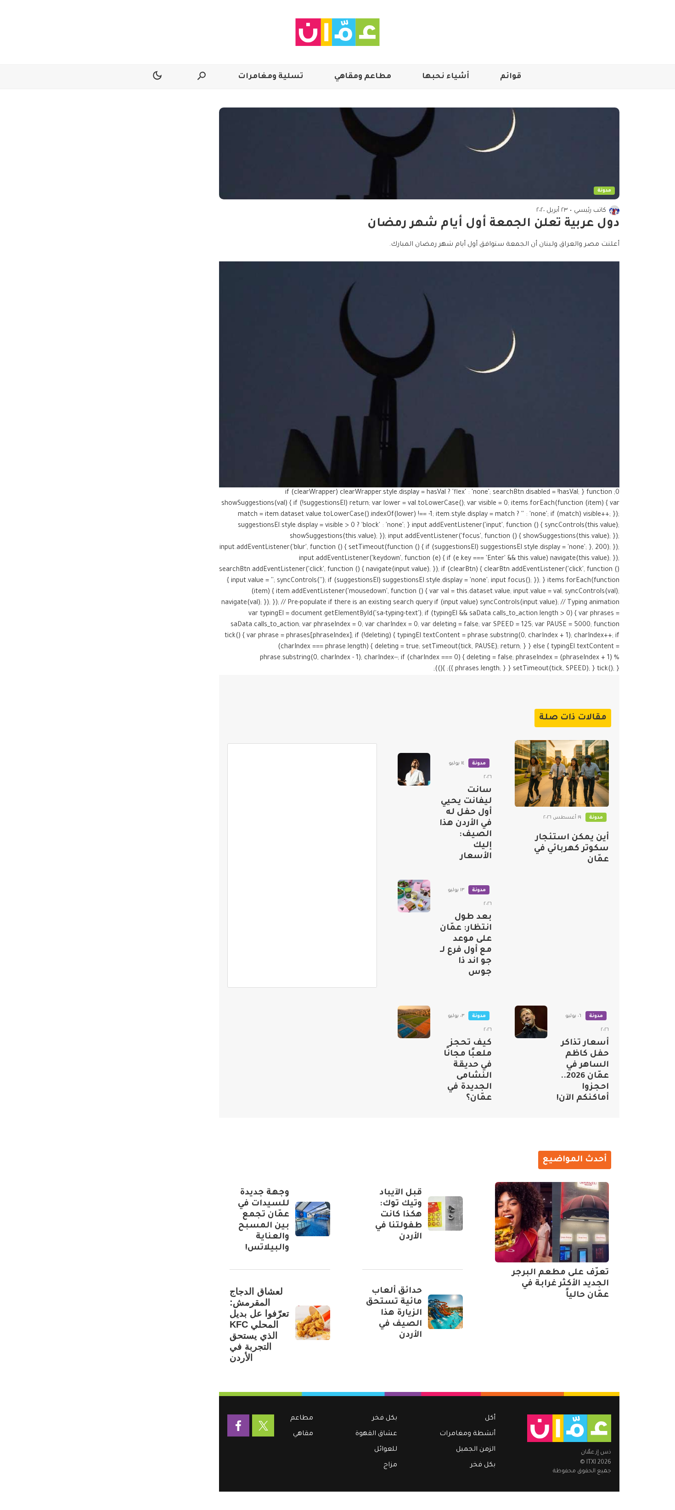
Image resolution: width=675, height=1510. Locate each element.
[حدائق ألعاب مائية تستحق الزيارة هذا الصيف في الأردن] (445, 1312)
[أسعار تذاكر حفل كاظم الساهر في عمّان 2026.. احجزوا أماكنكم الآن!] (531, 1022)
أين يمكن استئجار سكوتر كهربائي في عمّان (571, 849)
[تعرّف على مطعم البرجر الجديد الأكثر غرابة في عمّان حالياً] (552, 1222)
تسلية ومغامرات (271, 77)
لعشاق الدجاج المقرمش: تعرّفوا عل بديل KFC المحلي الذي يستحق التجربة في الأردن (259, 1324)
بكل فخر (482, 1465)
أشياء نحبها (445, 77)
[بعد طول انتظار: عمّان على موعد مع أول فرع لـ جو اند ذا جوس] (414, 896)
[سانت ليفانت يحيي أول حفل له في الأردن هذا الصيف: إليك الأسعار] (414, 769)
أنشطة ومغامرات (467, 1434)
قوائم (510, 77)
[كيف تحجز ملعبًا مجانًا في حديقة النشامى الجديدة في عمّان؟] (414, 1022)
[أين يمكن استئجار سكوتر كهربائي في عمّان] (562, 773)
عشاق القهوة (376, 1434)
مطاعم (301, 1418)
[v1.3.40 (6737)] (569, 1428)
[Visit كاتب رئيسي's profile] (614, 210)
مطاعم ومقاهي (362, 77)
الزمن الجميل (475, 1449)
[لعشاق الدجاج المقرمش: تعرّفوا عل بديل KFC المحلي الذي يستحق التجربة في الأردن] (312, 1323)
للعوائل (385, 1449)
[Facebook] (238, 1425)
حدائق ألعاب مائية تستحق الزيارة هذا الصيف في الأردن (394, 1313)
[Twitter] (263, 1425)
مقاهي (303, 1434)
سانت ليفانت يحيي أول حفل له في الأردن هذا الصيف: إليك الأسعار (465, 823)
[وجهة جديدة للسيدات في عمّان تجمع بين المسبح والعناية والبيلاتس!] (312, 1219)
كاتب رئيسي (590, 210)
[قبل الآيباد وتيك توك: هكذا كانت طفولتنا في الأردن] (445, 1213)
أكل (490, 1418)
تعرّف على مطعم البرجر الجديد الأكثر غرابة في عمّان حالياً (560, 1284)
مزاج (390, 1465)
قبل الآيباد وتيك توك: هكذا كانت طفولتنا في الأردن (398, 1215)
